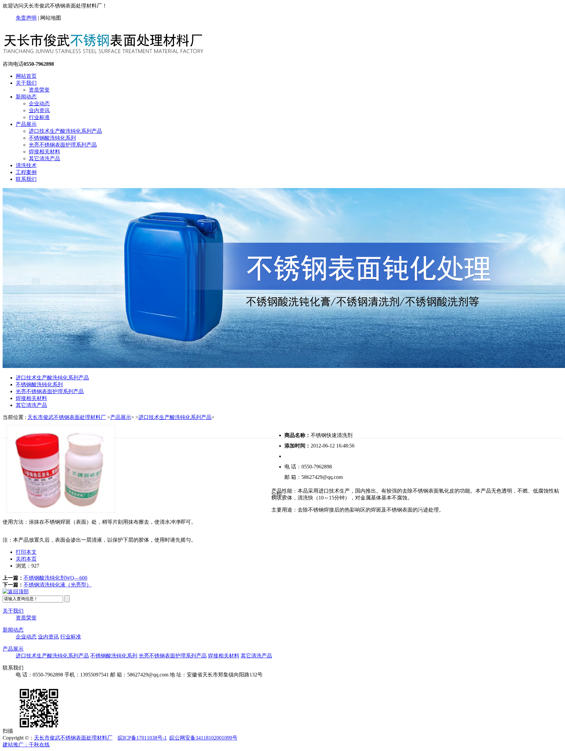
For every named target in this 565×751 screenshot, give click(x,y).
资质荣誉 (39, 90)
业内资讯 (39, 110)
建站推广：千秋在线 (26, 744)
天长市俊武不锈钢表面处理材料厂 (66, 417)
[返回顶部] (16, 591)
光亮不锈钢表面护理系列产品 (63, 145)
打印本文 (26, 552)
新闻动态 (26, 96)
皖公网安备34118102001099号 (203, 738)
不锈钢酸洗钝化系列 (52, 138)
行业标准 (39, 117)
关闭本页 (26, 559)
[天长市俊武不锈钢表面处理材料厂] (109, 58)
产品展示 (26, 124)
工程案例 (26, 172)
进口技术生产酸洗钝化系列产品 (65, 131)
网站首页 (26, 76)
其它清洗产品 (44, 158)
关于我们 (26, 83)
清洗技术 (26, 165)
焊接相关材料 (44, 151)
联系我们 (26, 179)
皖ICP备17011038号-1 (142, 738)
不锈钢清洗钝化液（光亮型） (58, 584)
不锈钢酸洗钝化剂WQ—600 (55, 578)
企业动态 (39, 103)
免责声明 (26, 18)
